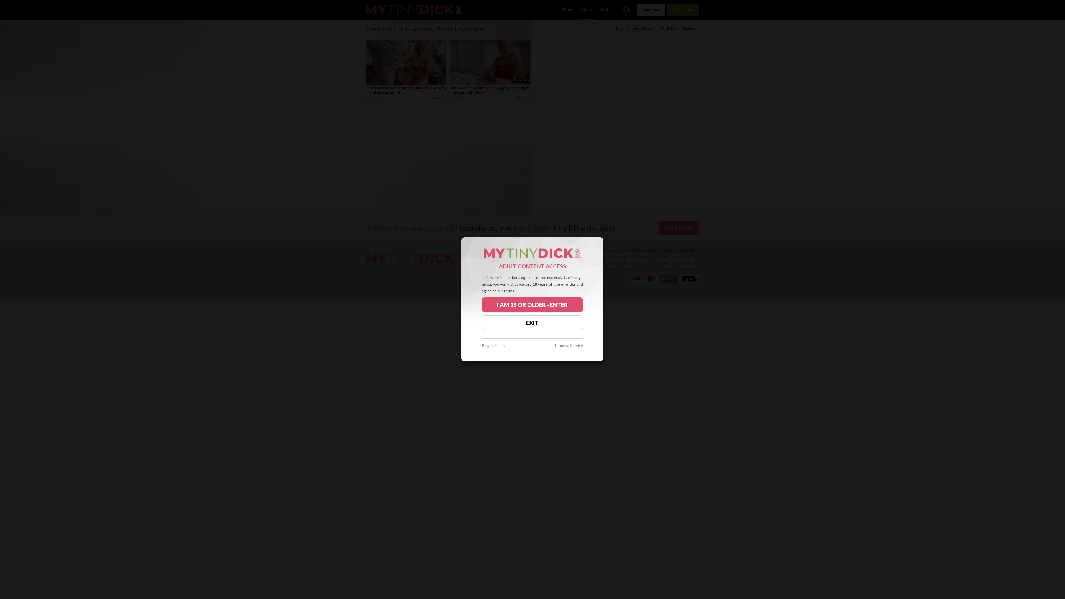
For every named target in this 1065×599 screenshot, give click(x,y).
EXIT (532, 322)
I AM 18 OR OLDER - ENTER (532, 304)
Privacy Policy (493, 346)
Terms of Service (568, 346)
